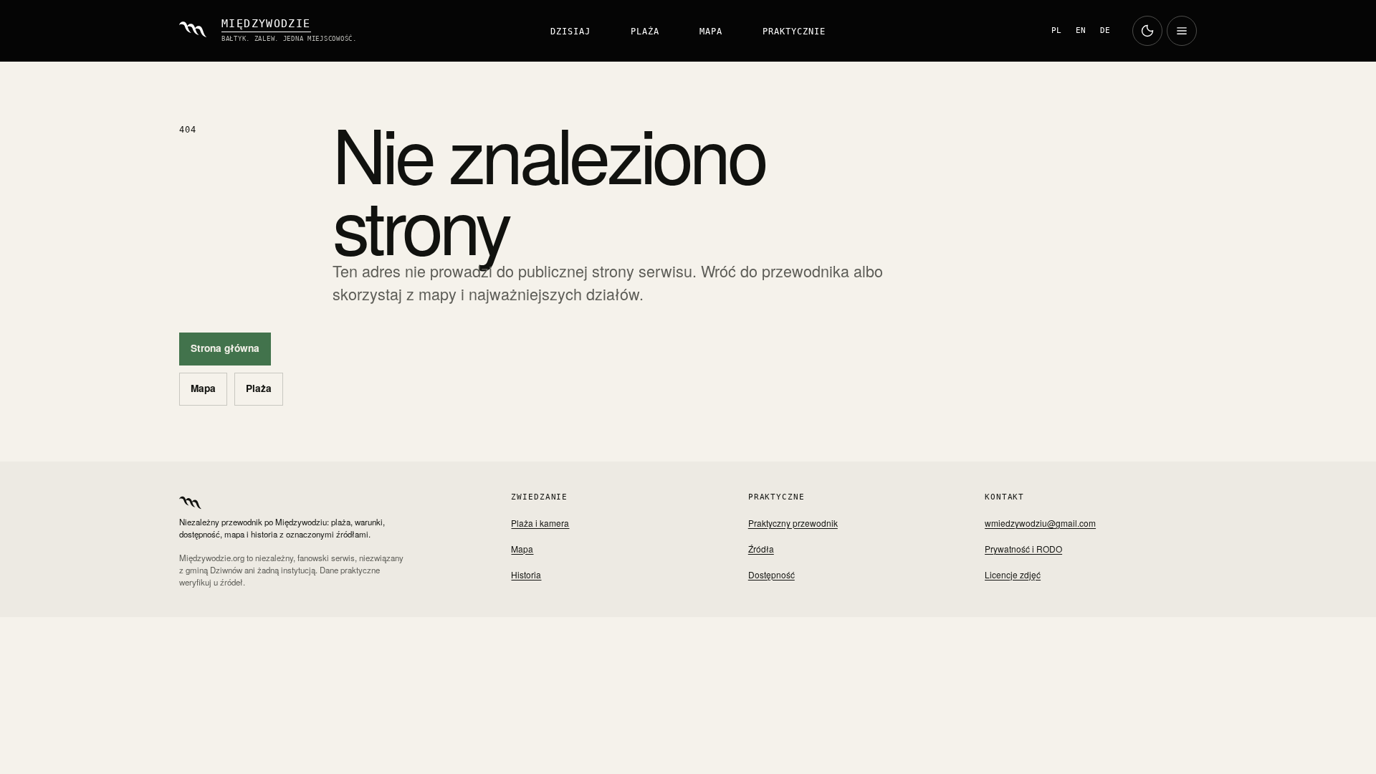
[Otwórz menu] (1182, 31)
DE (1105, 30)
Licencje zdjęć (1013, 574)
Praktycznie (794, 32)
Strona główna (225, 348)
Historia (526, 574)
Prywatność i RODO (1023, 549)
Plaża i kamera (540, 523)
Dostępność (771, 574)
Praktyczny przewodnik (793, 523)
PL (1056, 30)
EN (1081, 30)
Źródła (761, 549)
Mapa (710, 32)
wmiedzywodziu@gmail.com (1040, 523)
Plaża (645, 32)
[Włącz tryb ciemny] (1147, 31)
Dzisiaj (570, 32)
